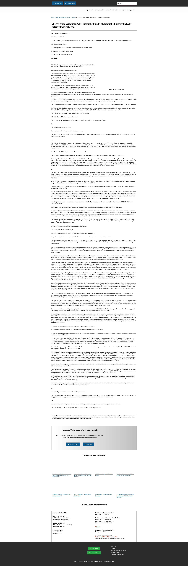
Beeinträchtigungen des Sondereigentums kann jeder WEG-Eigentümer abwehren (125, 496)
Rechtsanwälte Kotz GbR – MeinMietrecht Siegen (90, 561)
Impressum (113, 546)
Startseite (90, 10)
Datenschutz (113, 548)
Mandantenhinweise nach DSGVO (119, 550)
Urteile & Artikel (99, 10)
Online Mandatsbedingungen (117, 554)
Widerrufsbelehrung (115, 552)
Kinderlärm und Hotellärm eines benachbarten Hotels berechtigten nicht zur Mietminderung (62, 475)
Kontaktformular (94, 548)
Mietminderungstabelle (112, 10)
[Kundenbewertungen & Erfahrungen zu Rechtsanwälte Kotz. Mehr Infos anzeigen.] (65, 554)
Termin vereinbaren (94, 553)
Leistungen (122, 10)
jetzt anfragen (88, 444)
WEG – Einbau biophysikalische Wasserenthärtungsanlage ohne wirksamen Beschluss (83, 475)
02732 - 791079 (74, 444)
